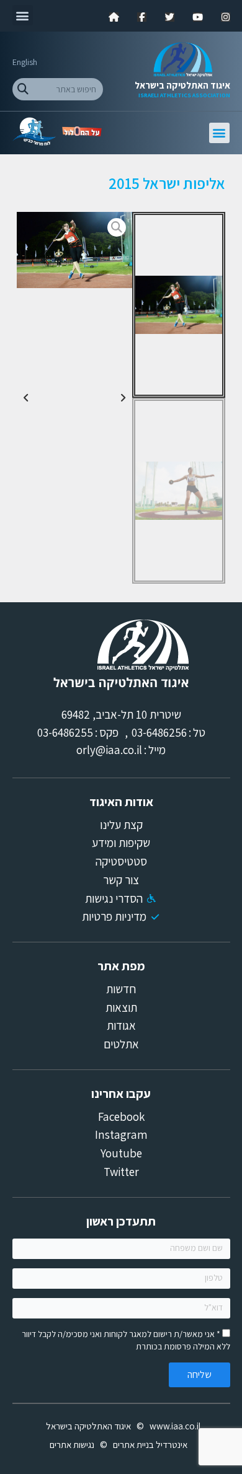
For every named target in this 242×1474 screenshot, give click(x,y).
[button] (22, 15)
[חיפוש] (23, 89)
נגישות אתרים (72, 1444)
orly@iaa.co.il (109, 749)
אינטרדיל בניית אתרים (150, 1444)
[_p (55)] (74, 250)
